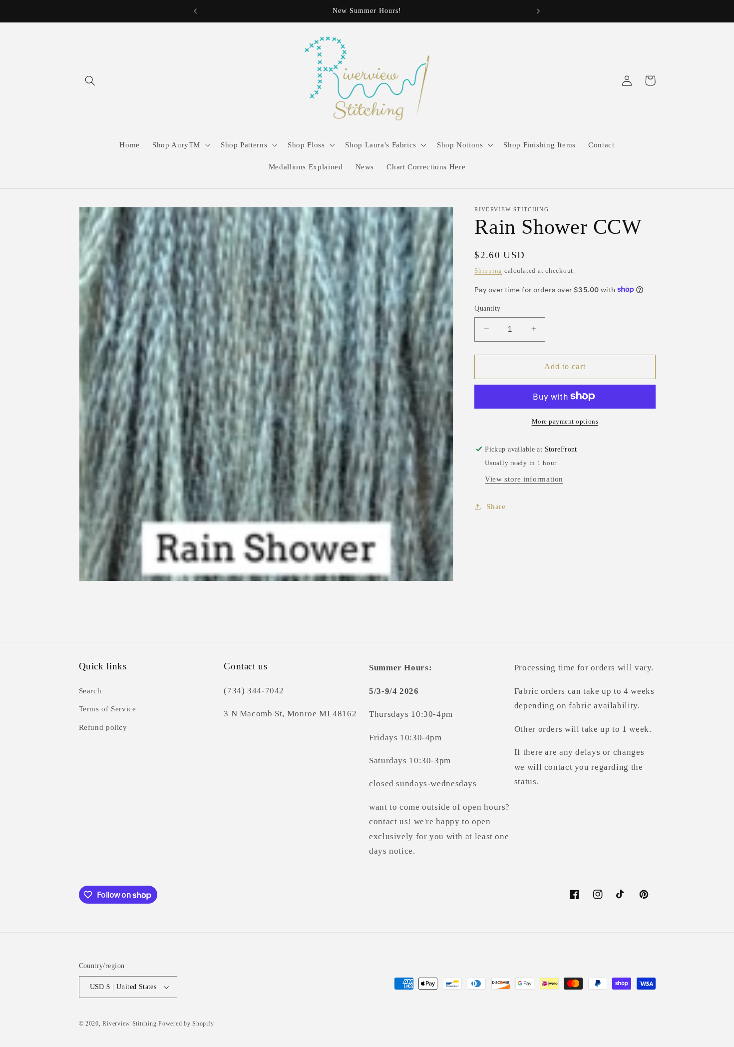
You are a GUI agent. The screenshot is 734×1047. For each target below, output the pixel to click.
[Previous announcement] (196, 11)
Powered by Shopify (186, 1024)
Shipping (488, 270)
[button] (90, 80)
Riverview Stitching (129, 1024)
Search (90, 691)
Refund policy (103, 727)
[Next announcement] (538, 11)
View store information (524, 479)
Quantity (487, 308)
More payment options (565, 421)
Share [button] (495, 506)
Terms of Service (107, 709)
